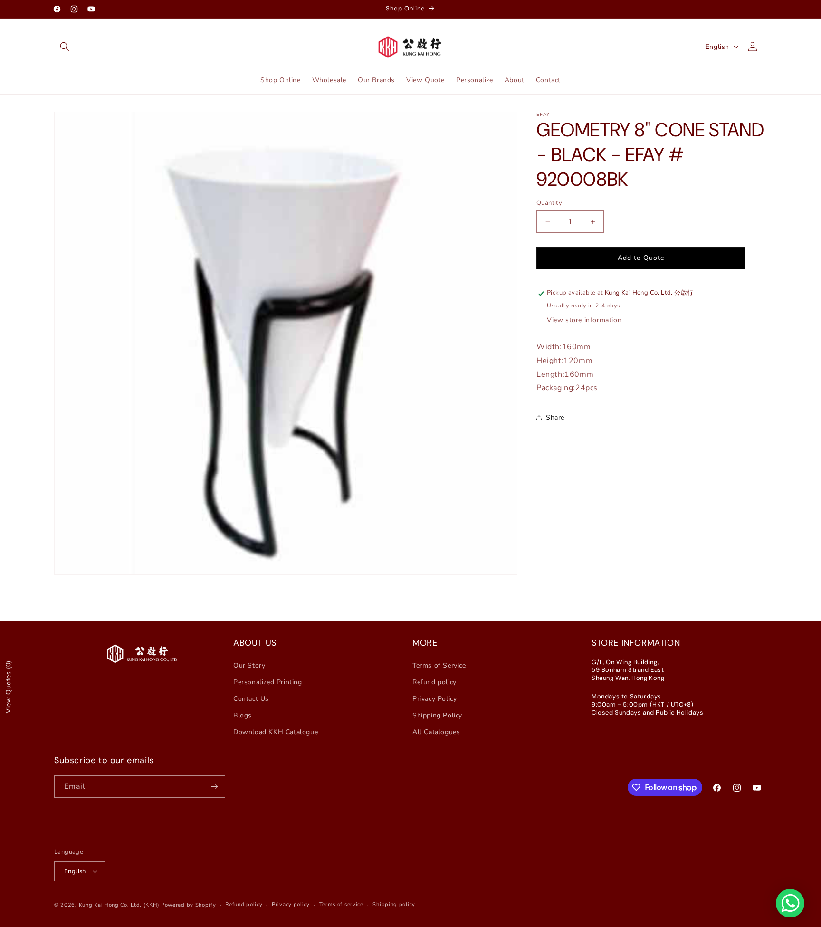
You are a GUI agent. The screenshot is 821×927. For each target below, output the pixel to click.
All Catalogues (436, 731)
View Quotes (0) (8, 686)
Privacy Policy (434, 698)
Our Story (249, 665)
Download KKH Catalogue (275, 731)
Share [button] (555, 417)
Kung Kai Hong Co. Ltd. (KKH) (119, 904)
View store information (584, 320)
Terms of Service (439, 665)
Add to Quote (641, 258)
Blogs (242, 715)
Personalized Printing (267, 682)
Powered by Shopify (188, 904)
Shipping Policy (437, 715)
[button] (64, 46)
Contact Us (251, 698)
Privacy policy (291, 904)
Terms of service (341, 904)
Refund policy (434, 682)
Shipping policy (393, 904)
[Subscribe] (214, 786)
